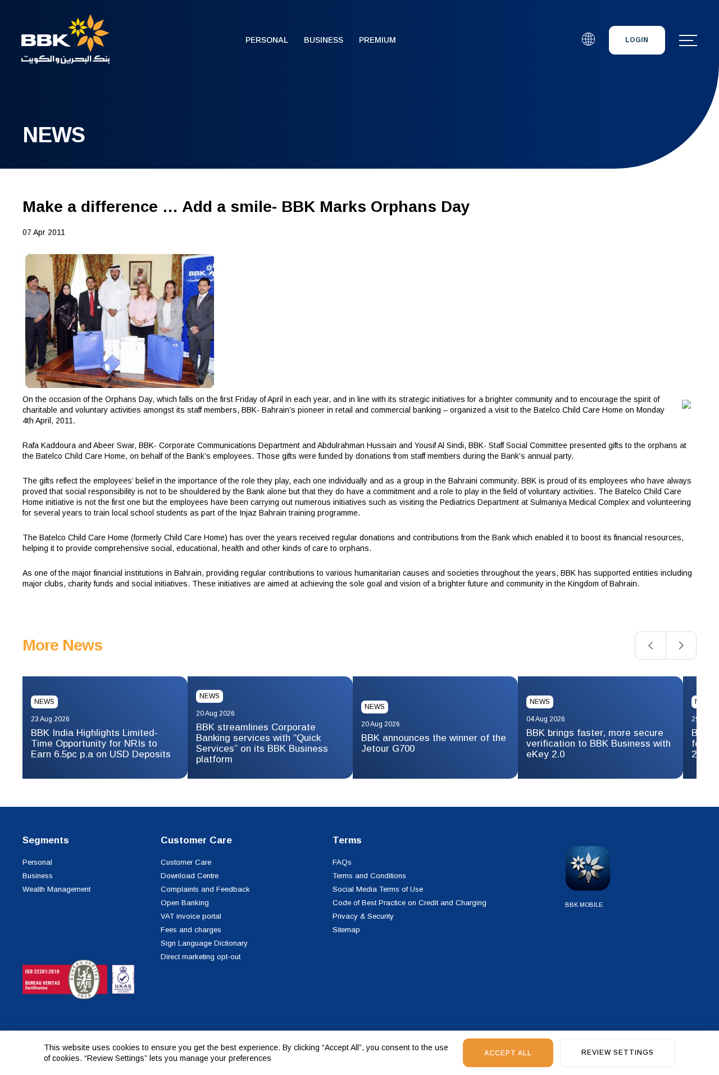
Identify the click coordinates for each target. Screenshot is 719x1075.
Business (323, 39)
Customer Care (186, 862)
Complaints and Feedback (205, 889)
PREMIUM (377, 39)
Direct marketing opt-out (200, 956)
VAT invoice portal (191, 916)
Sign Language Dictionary (204, 943)
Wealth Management (56, 889)
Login (636, 40)
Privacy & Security (363, 916)
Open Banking (185, 902)
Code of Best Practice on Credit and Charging (409, 902)
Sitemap (346, 929)
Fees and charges (191, 929)
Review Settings (617, 1052)
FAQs (342, 862)
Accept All (508, 1053)
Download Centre (190, 875)
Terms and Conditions (369, 875)
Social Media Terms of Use (378, 889)
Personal (266, 39)
